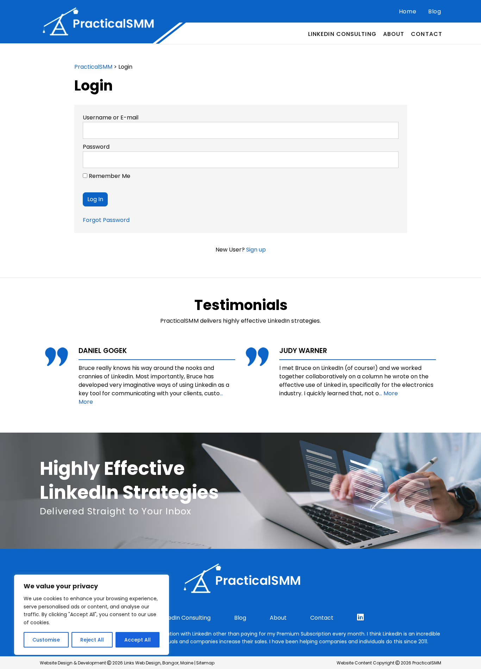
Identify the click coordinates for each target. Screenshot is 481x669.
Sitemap (205, 663)
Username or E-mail (110, 117)
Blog (434, 11)
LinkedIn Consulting (342, 34)
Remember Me (108, 176)
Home (408, 11)
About (394, 34)
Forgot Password (106, 220)
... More (388, 393)
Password (96, 147)
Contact (426, 34)
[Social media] (360, 617)
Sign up (256, 250)
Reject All (92, 639)
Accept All (137, 639)
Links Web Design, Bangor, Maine (159, 663)
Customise (46, 639)
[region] (91, 615)
